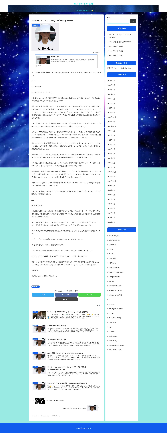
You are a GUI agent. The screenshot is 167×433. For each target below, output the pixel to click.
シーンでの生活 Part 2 (115, 55)
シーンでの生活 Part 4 (115, 46)
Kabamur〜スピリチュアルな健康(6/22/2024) (119, 36)
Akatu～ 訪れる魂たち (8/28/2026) (119, 42)
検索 (108, 17)
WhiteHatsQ (36, 286)
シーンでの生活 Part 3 (115, 51)
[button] (66, 299)
